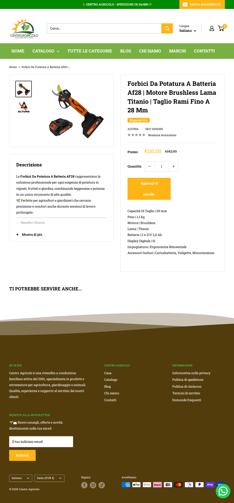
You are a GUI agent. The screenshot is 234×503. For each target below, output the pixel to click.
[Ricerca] (167, 28)
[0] (221, 28)
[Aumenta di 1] (173, 166)
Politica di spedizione (187, 379)
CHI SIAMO (150, 51)
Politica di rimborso (187, 386)
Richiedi (22, 455)
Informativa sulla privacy (191, 373)
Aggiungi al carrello (149, 188)
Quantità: (135, 166)
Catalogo (110, 379)
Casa (108, 373)
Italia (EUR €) (45, 478)
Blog (107, 386)
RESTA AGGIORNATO (205, 4)
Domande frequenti (186, 400)
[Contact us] (223, 491)
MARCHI (177, 51)
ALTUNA (133, 129)
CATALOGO (43, 51)
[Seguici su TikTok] (101, 485)
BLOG (125, 51)
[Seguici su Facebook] (84, 485)
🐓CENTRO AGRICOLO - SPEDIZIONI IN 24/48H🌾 (117, 4)
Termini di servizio (186, 393)
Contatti (110, 400)
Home (13, 67)
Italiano (17, 478)
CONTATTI (204, 51)
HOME (17, 51)
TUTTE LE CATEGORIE (89, 51)
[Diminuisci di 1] (149, 166)
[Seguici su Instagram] (93, 485)
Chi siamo (111, 393)
